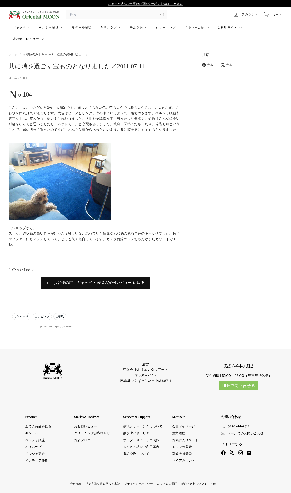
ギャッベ (20, 27)
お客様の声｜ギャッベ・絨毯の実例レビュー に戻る (98, 282)
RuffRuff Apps (52, 326)
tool (214, 484)
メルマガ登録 (182, 447)
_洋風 (60, 316)
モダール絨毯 (82, 27)
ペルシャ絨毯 (49, 27)
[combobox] (116, 14)
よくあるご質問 (167, 484)
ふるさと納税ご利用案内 (141, 447)
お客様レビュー (85, 426)
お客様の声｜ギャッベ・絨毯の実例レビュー (53, 54)
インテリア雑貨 (36, 460)
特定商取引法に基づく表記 (103, 484)
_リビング (42, 316)
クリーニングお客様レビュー (95, 433)
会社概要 (76, 484)
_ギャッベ (21, 316)
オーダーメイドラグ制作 (141, 440)
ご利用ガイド (227, 27)
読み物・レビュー (26, 39)
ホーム (14, 54)
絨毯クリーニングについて (143, 426)
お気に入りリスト (185, 440)
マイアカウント (183, 460)
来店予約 (137, 27)
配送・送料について (194, 484)
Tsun (69, 326)
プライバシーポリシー (138, 484)
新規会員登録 (182, 454)
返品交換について (136, 454)
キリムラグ (109, 27)
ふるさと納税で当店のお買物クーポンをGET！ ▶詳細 (145, 4)
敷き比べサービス (136, 433)
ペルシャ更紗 (195, 27)
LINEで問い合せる (238, 385)
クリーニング (166, 27)
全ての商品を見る (38, 426)
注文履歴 (178, 433)
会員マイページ (183, 426)
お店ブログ (82, 440)
